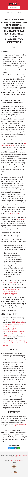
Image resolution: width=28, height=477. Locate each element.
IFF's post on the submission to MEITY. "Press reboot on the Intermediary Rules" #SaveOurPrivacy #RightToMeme (13, 328)
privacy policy (14, 456)
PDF (17, 219)
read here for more (13, 214)
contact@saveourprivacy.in (21, 455)
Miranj (11, 460)
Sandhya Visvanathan (18, 460)
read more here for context (14, 144)
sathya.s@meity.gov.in (10, 294)
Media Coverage (10, 12)
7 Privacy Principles (18, 11)
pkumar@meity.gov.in (10, 292)
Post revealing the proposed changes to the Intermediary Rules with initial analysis (15, 343)
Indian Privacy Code (9, 11)
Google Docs (12, 282)
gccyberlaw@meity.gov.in (11, 289)
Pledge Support (14, 7)
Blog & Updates (18, 12)
